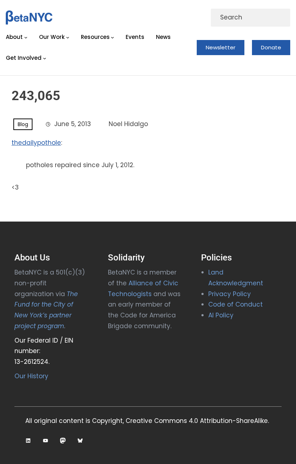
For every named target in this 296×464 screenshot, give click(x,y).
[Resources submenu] (112, 37)
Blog (23, 124)
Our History (31, 376)
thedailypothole (36, 142)
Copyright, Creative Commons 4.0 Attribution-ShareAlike (180, 420)
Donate (271, 47)
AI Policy (221, 315)
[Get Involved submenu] (44, 58)
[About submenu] (25, 37)
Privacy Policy (229, 294)
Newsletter (220, 47)
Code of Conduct (235, 304)
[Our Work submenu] (67, 37)
